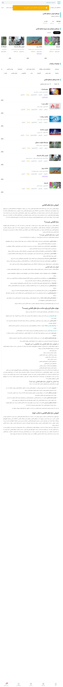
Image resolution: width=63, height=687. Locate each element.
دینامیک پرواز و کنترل (10, 7)
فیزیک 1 (5, 73)
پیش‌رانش (57, 69)
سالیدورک (57, 73)
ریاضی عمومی (48, 73)
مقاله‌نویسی (24, 73)
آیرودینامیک (20, 69)
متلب (31, 73)
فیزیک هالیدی (14, 73)
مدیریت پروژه (53, 330)
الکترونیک (39, 73)
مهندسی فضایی (10, 69)
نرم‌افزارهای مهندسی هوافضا (44, 69)
